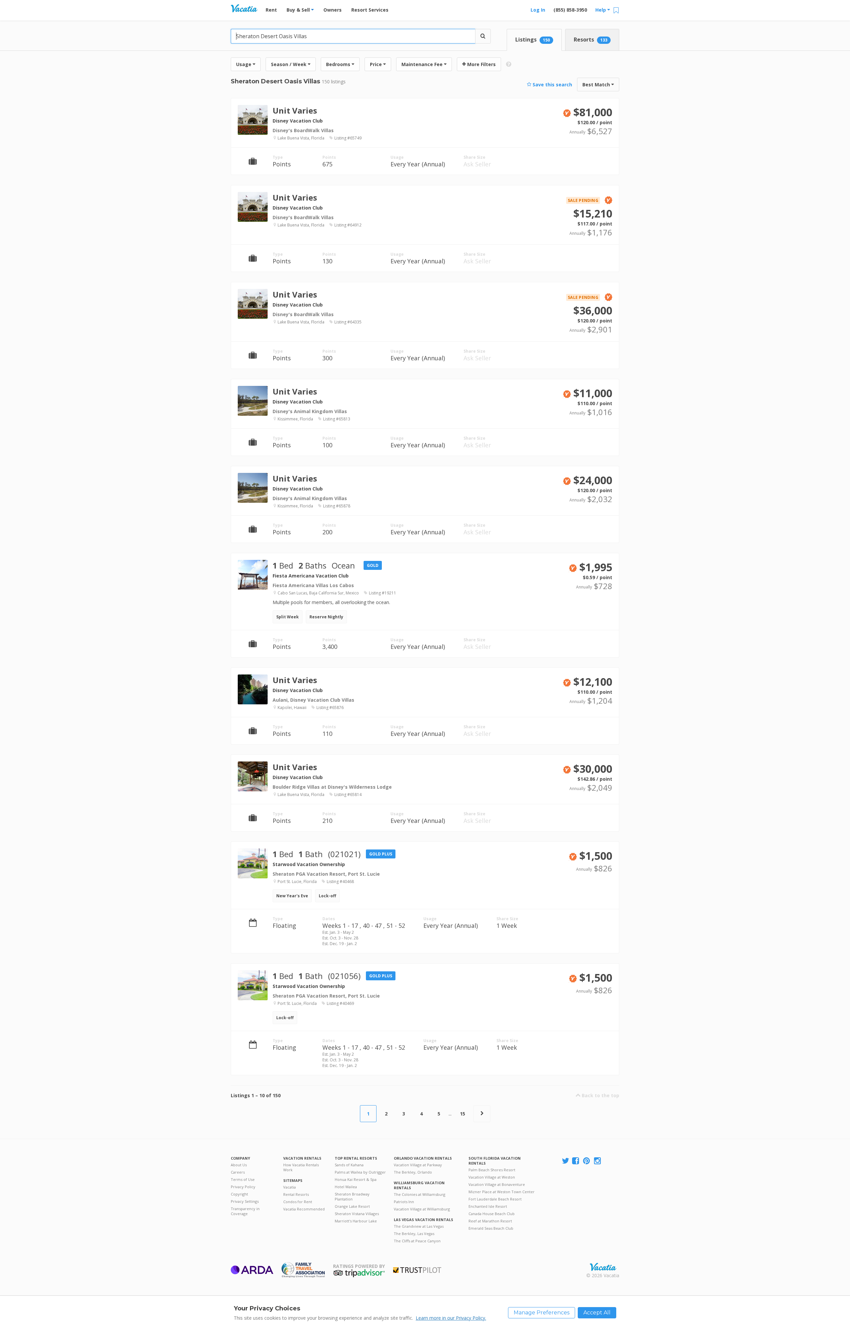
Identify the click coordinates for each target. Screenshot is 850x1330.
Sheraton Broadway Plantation (352, 1196)
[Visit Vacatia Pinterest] (587, 1161)
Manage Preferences (541, 1312)
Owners (332, 10)
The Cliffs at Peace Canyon (417, 1240)
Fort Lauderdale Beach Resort (495, 1199)
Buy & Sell (299, 10)
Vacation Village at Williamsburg (422, 1208)
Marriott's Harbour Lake (356, 1220)
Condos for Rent (297, 1201)
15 (462, 1113)
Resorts (590, 39)
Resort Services (369, 10)
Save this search (551, 84)
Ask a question (588, 128)
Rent (271, 10)
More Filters (481, 64)
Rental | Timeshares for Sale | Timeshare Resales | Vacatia (603, 1267)
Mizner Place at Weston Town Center (501, 1191)
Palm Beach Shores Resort (491, 1169)
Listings (532, 39)
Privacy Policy (243, 1186)
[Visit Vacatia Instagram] (598, 1161)
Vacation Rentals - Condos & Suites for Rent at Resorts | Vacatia (244, 8)
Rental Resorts (296, 1194)
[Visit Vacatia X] (565, 1161)
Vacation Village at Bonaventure (496, 1184)
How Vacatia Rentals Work (301, 1167)
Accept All (597, 1312)
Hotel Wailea (346, 1186)
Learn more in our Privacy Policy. (451, 1318)
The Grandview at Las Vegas (419, 1226)
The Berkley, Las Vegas (414, 1233)
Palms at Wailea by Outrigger (360, 1172)
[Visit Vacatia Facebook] (576, 1161)
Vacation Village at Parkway (418, 1164)
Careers (238, 1172)
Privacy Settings (245, 1201)
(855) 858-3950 (570, 10)
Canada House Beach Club (491, 1213)
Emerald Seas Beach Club (490, 1228)
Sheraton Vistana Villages (357, 1213)
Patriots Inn (404, 1201)
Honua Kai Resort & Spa (356, 1179)
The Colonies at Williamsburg (419, 1194)
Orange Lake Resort (352, 1206)
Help (601, 10)
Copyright (239, 1194)
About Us (239, 1164)
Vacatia (289, 1187)
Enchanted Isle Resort (487, 1206)
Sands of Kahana (349, 1164)
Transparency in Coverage (245, 1211)
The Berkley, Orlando (413, 1172)
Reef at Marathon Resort (490, 1220)
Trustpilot (417, 1270)
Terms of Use (243, 1179)
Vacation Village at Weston (491, 1177)
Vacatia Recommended (304, 1208)
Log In (538, 10)
